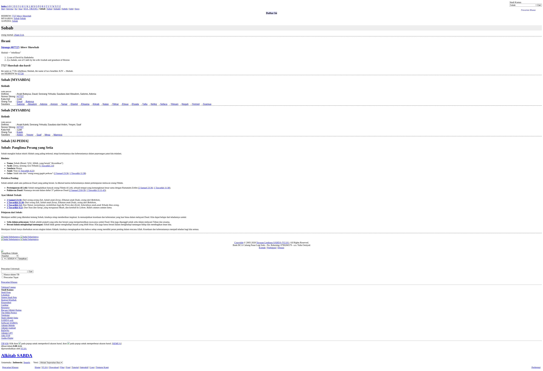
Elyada (135, 104)
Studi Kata (6, 292)
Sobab (17, 18)
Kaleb (20, 132)
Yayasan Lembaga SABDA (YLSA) (272, 242)
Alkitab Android (8, 328)
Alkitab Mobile (8, 325)
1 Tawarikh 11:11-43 (96, 190)
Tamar (64, 104)
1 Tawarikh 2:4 (46, 166)
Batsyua (30, 101)
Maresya (58, 135)
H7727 (20, 96)
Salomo (21, 104)
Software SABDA (9, 323)
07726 (21, 73)
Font (68, 367)
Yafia (144, 104)
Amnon (54, 104)
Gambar (4, 305)
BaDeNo (5, 330)
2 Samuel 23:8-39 (77, 190)
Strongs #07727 (10, 47)
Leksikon (5, 295)
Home (37, 367)
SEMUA (117, 343)
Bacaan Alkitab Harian (11, 310)
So (16, 9)
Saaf (39, 135)
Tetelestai (5, 315)
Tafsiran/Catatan (8, 287)
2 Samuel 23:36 (61, 173)
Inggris (27, 362)
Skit (3, 9)
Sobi (71, 9)
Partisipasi (271, 247)
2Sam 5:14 (19, 35)
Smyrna (9, 9)
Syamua (207, 104)
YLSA (24, 348)
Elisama (85, 104)
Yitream (174, 104)
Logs (92, 367)
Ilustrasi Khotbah (8, 300)
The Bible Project (9, 312)
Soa (20, 9)
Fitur (62, 367)
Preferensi (536, 367)
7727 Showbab (21, 16)
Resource (5, 307)
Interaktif (84, 367)
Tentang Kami (102, 367)
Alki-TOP (5, 335)
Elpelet (74, 104)
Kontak (262, 247)
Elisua (125, 104)
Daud (19, 101)
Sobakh (57, 9)
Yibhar (115, 104)
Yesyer (29, 135)
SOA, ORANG (31, 9)
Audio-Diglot (7, 338)
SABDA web (7, 320)
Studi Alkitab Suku (9, 318)
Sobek (65, 9)
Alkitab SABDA (16, 355)
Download (54, 367)
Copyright (238, 242)
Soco (77, 9)
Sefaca (163, 104)
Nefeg (154, 104)
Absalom (32, 104)
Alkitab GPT (7, 333)
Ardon (20, 135)
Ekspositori (6, 302)
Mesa (47, 135)
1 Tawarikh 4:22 (26, 171)
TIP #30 (4, 343)
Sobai (49, 9)
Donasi (281, 247)
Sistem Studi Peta (9, 297)
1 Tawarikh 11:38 (77, 173)
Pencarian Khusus (9, 282)
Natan (106, 104)
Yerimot (196, 104)
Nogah (185, 104)
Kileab (96, 104)
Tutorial (75, 367)
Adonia (43, 104)
